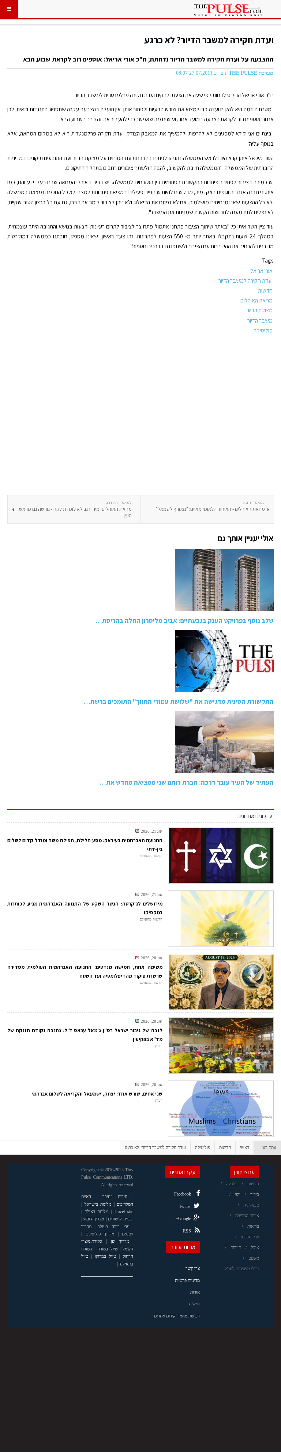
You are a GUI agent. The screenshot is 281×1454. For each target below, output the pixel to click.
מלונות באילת (97, 1211)
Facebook (182, 1194)
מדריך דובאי (93, 1218)
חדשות (225, 1147)
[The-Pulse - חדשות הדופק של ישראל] (228, 9)
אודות (195, 1292)
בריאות (253, 1226)
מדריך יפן (120, 1241)
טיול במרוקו (105, 1256)
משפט (253, 1258)
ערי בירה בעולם (113, 1226)
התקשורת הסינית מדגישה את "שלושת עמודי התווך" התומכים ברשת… (179, 701)
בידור (254, 1194)
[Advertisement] (140, 415)
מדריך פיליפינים (100, 1234)
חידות (122, 1196)
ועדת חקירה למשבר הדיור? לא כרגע (209, 40)
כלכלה (231, 1183)
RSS (187, 1231)
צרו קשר (193, 1268)
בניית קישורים (119, 1218)
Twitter (185, 1206)
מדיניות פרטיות (187, 1280)
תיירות (236, 1247)
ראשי (244, 1147)
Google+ (183, 1218)
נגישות (194, 1303)
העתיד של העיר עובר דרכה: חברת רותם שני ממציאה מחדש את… (187, 782)
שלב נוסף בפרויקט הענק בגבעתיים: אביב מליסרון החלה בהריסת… (184, 620)
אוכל (255, 1247)
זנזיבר (107, 1196)
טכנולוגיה (251, 1205)
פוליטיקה (202, 1147)
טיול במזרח (107, 1249)
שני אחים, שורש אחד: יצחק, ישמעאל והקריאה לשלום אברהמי (96, 1093)
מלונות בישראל (98, 1204)
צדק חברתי (250, 1236)
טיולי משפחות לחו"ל (242, 1268)
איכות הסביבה (247, 1215)
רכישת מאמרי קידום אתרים (177, 1316)
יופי (237, 1194)
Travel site (123, 1211)
